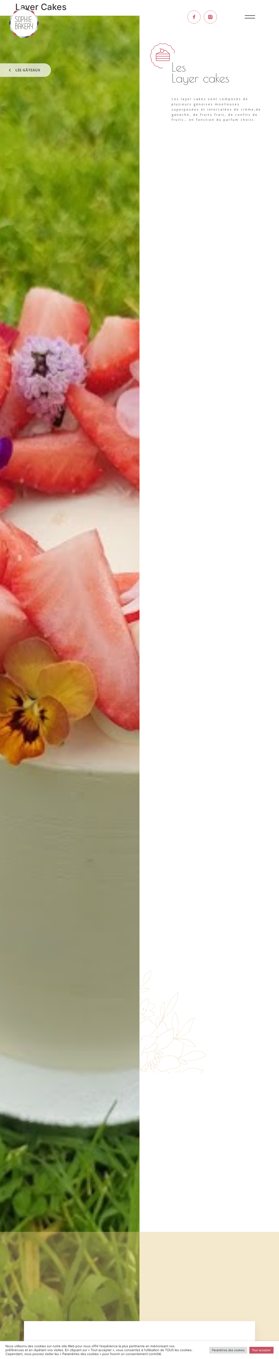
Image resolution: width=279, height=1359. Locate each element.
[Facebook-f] (194, 17)
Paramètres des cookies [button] (228, 1350)
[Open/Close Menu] (250, 17)
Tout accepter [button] (261, 1350)
